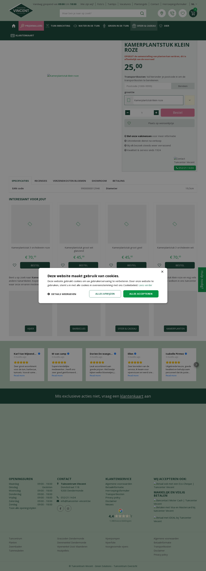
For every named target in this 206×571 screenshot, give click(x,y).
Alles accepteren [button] (140, 293)
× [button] (162, 271)
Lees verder (145, 285)
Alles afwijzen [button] (105, 293)
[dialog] (103, 285)
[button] (61, 294)
